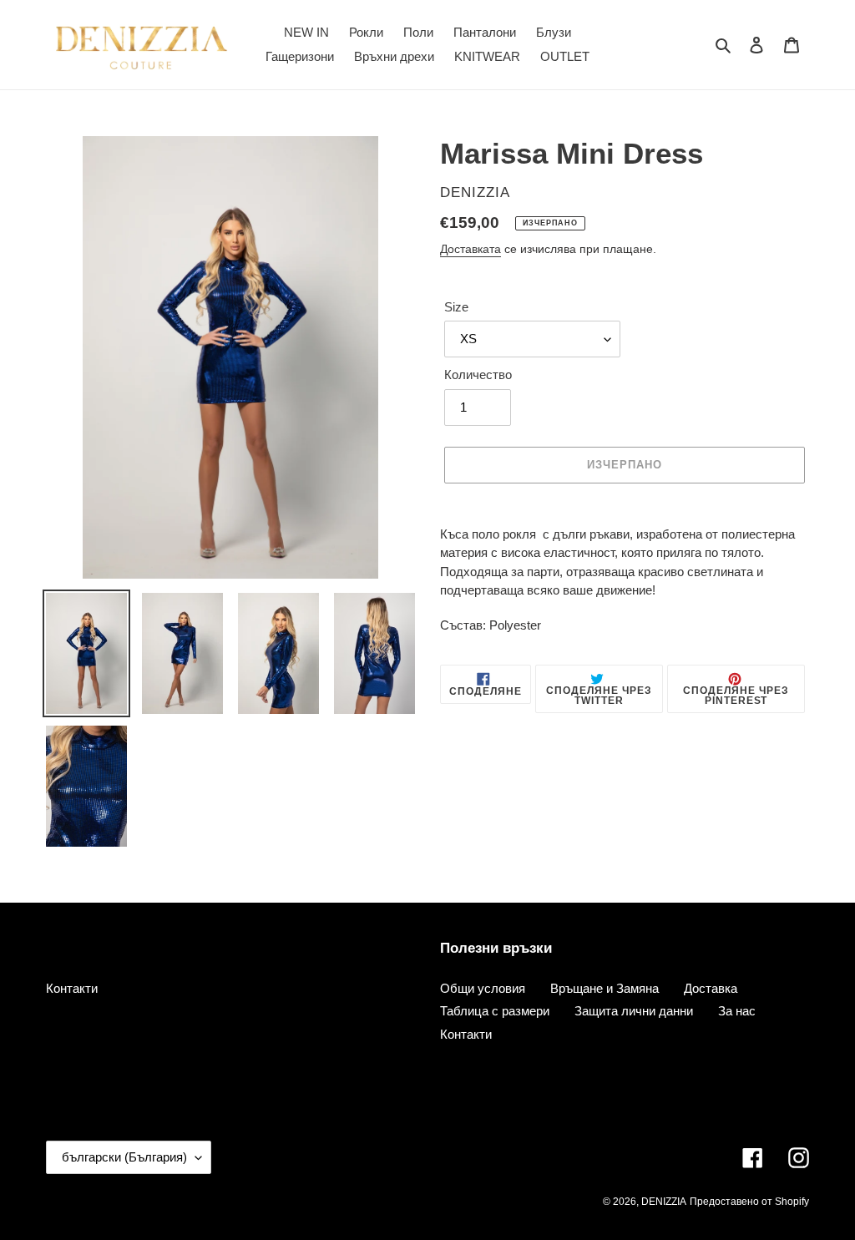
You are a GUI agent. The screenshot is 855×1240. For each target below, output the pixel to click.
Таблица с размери (494, 1011)
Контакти (72, 988)
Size (456, 307)
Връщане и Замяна (604, 988)
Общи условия (482, 988)
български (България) (124, 1157)
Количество (478, 374)
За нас (737, 1011)
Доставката (470, 249)
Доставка (710, 988)
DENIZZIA (663, 1201)
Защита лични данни (633, 1011)
